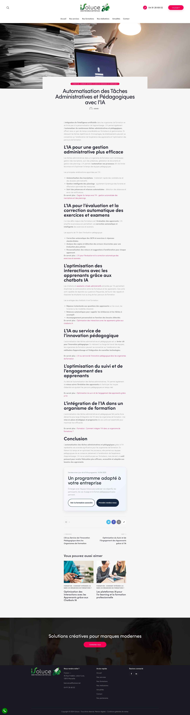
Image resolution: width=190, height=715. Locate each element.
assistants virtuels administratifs (89, 286)
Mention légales (100, 712)
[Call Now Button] (4, 711)
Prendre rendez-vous (108, 503)
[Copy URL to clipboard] (124, 522)
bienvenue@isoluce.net (72, 683)
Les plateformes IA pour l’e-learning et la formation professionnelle (111, 594)
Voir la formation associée (81, 503)
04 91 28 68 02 (69, 687)
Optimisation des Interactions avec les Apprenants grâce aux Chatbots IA (76, 595)
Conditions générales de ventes (117, 712)
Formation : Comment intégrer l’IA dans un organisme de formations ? (95, 84)
